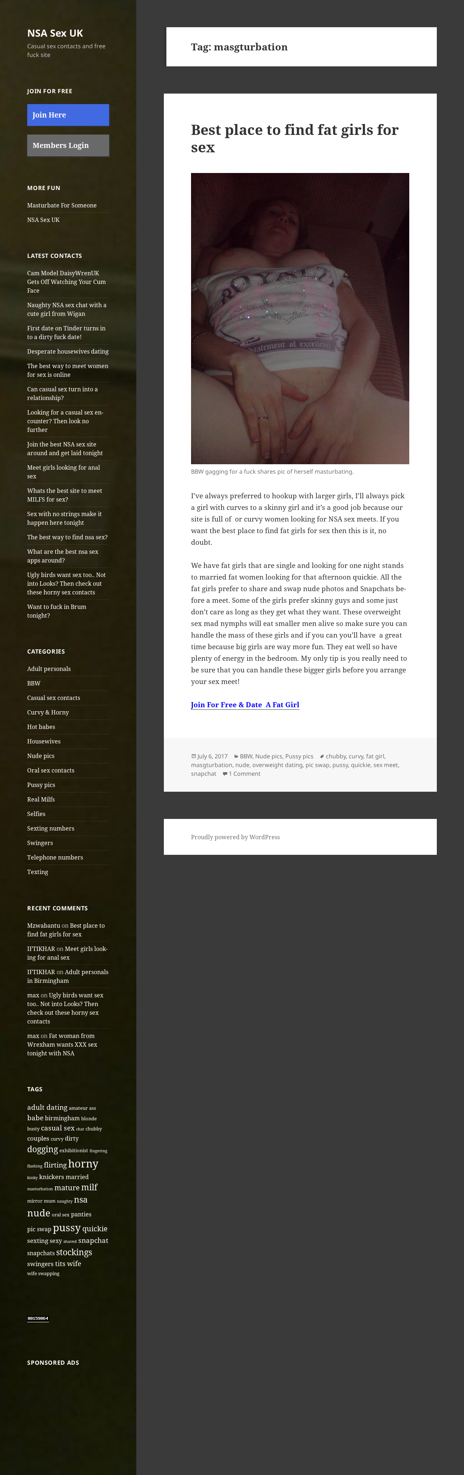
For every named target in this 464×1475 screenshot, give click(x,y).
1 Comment (245, 774)
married (77, 1177)
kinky (32, 1177)
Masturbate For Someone (62, 205)
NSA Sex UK (55, 33)
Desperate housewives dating (68, 351)
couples (38, 1138)
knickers (51, 1176)
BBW (34, 683)
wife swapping (43, 1273)
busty (33, 1128)
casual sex (58, 1128)
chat (80, 1129)
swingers (40, 1263)
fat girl (375, 756)
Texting (37, 872)
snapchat (93, 1240)
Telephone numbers (55, 857)
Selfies (36, 814)
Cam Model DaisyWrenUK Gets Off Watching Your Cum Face (66, 281)
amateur (78, 1108)
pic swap (39, 1229)
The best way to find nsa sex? (67, 537)
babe (35, 1117)
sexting (37, 1240)
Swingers (40, 843)
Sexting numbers (50, 828)
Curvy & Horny (48, 712)
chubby (94, 1128)
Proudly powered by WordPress (235, 837)
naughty (64, 1201)
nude (38, 1212)
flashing (34, 1166)
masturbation (40, 1188)
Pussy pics (41, 785)
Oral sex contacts (50, 770)
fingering (98, 1150)
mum (49, 1201)
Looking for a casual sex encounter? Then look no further (65, 421)
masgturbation (211, 765)
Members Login (61, 145)
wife (74, 1263)
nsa (81, 1199)
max (33, 995)
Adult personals (49, 669)
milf (89, 1187)
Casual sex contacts (53, 698)
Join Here (49, 115)
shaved (70, 1241)
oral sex (61, 1214)
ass (92, 1108)
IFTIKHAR (41, 949)
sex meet (385, 765)
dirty (72, 1138)
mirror (34, 1201)
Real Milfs (41, 799)
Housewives (44, 741)
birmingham (62, 1118)
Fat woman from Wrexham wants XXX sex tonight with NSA (62, 1044)
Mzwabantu (43, 926)
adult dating (47, 1107)
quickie (95, 1228)
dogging (42, 1149)
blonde (89, 1118)
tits (60, 1263)
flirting (55, 1165)
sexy (56, 1241)
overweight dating (277, 765)
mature (67, 1187)
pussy (67, 1227)
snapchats (41, 1253)
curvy (57, 1139)
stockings (74, 1252)
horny (83, 1163)
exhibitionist (73, 1150)
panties (81, 1214)
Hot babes (41, 727)
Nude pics (40, 756)
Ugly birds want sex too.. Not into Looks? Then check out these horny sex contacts (66, 583)
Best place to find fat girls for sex (295, 138)
